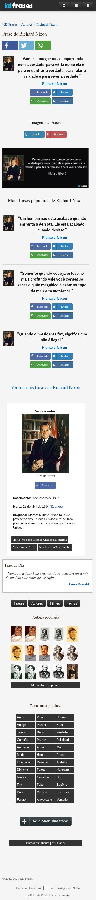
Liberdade (23, 762)
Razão (21, 777)
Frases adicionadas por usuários (45, 843)
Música (42, 792)
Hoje (40, 754)
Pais (20, 792)
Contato (64, 895)
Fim (19, 784)
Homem (62, 717)
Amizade (23, 747)
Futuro (21, 799)
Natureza (63, 769)
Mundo (41, 725)
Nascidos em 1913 (24, 547)
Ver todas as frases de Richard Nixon (45, 387)
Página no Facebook (28, 888)
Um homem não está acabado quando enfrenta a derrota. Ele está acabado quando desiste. (53, 224)
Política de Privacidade (41, 895)
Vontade (62, 799)
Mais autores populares (45, 685)
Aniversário (44, 799)
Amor (20, 717)
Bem (60, 725)
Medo (20, 754)
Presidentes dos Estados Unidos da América (40, 539)
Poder (61, 754)
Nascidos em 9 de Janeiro (55, 547)
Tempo (21, 732)
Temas (72, 603)
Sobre (76, 888)
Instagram (63, 888)
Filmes (55, 603)
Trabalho (62, 762)
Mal (59, 747)
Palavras (43, 762)
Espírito (62, 784)
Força (41, 769)
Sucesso (63, 792)
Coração (22, 740)
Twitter (49, 888)
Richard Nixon (54, 83)
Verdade (62, 732)
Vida (40, 717)
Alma (40, 747)
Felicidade (63, 740)
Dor (59, 777)
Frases (19, 603)
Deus (40, 732)
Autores (37, 603)
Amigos (22, 725)
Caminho (43, 777)
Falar (40, 784)
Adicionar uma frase (50, 821)
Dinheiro (22, 769)
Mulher (41, 740)
